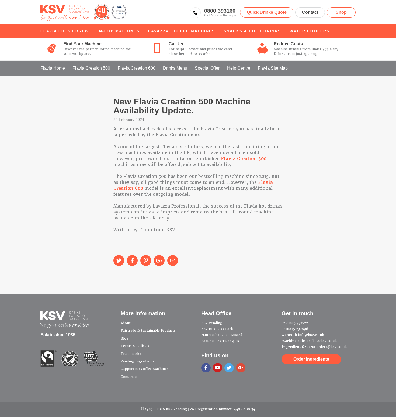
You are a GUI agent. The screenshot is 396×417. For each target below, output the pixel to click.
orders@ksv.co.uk (331, 347)
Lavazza (181, 31)
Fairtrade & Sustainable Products (148, 330)
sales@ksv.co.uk (323, 341)
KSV (83, 12)
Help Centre (238, 68)
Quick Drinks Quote (267, 12)
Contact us (129, 377)
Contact (310, 12)
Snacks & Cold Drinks (252, 31)
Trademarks (131, 354)
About (125, 323)
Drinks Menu (175, 68)
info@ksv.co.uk (311, 335)
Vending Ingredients (138, 361)
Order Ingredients (311, 359)
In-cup (119, 31)
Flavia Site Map (273, 68)
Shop (341, 12)
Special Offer (207, 68)
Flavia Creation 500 (91, 68)
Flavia (64, 31)
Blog (124, 338)
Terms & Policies (135, 346)
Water (309, 31)
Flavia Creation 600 (136, 68)
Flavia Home (52, 68)
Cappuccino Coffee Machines (145, 369)
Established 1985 (57, 335)
